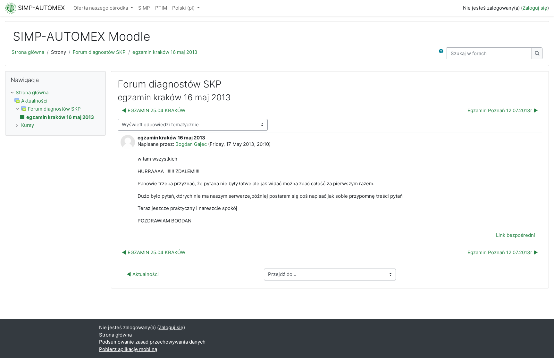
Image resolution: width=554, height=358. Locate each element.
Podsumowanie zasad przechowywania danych (152, 342)
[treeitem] (55, 92)
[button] (442, 53)
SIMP (144, 8)
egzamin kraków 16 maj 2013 (164, 52)
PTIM (161, 8)
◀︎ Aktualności (143, 274)
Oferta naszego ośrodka (101, 8)
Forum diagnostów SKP (99, 52)
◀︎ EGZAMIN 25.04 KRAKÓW (153, 110)
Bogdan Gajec (191, 144)
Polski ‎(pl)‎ (184, 8)
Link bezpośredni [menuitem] (515, 235)
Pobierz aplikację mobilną (128, 349)
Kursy (27, 125)
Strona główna (28, 52)
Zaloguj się (535, 8)
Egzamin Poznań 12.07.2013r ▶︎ (502, 110)
